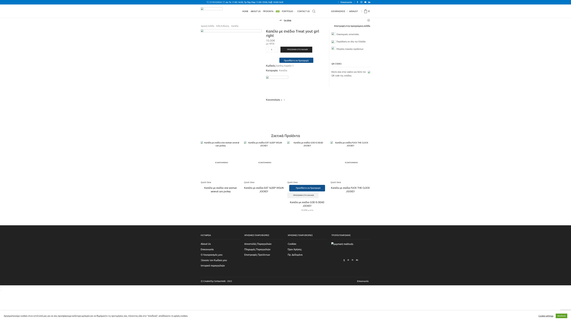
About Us (206, 244)
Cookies (292, 244)
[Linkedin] (369, 2)
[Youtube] (365, 2)
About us (256, 11)
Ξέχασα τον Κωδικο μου (214, 260)
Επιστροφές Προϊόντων (257, 254)
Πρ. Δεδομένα (295, 254)
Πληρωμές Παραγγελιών (257, 249)
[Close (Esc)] (0, 287)
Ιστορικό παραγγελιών (213, 265)
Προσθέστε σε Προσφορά (296, 60)
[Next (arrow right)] (1, 290)
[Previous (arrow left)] (0, 290)
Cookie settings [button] (545, 316)
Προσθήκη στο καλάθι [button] (303, 195)
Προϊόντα (271, 11)
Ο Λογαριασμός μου (211, 254)
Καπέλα (235, 26)
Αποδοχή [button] (561, 316)
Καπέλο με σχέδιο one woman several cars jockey (220, 190)
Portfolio (287, 11)
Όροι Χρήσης (295, 249)
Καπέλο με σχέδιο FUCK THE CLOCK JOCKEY (350, 190)
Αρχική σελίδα (207, 26)
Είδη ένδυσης (222, 26)
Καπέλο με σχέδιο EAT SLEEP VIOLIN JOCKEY (264, 190)
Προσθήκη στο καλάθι (297, 49)
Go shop (287, 20)
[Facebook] (358, 2)
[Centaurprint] (277, 87)
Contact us (303, 11)
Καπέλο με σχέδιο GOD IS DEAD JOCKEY (307, 204)
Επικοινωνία (346, 2)
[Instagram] (361, 2)
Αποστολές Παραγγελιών (258, 244)
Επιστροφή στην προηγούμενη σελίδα (352, 26)
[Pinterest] (284, 100)
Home (245, 11)
